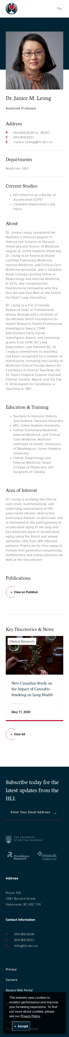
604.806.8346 (24, 934)
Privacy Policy (30, 1016)
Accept (23, 1026)
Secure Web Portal (19, 990)
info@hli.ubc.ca (26, 946)
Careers (11, 980)
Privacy (11, 969)
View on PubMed (26, 592)
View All (19, 734)
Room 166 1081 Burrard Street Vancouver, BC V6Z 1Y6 (23, 898)
